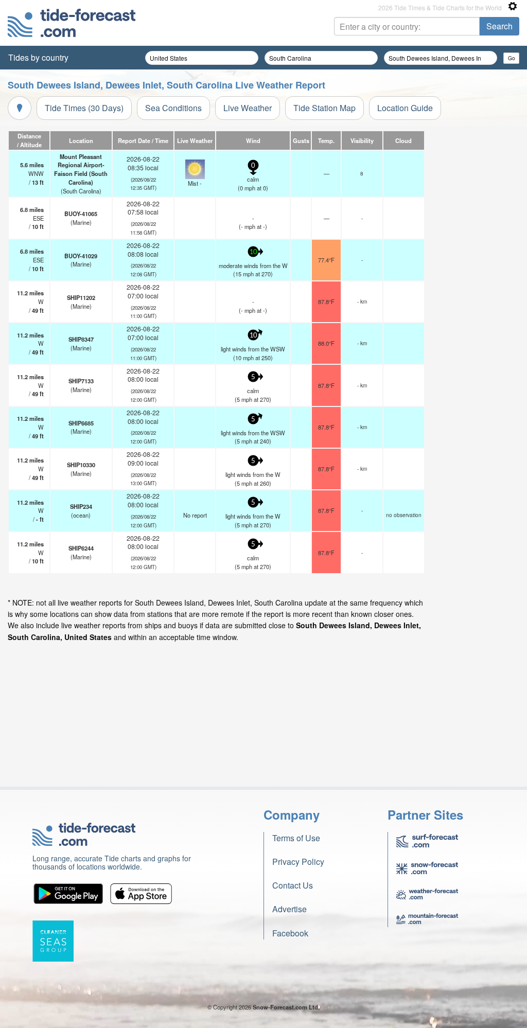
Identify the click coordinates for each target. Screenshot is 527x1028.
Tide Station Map (324, 108)
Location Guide (405, 108)
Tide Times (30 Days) (84, 108)
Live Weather (247, 108)
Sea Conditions (173, 108)
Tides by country (38, 57)
